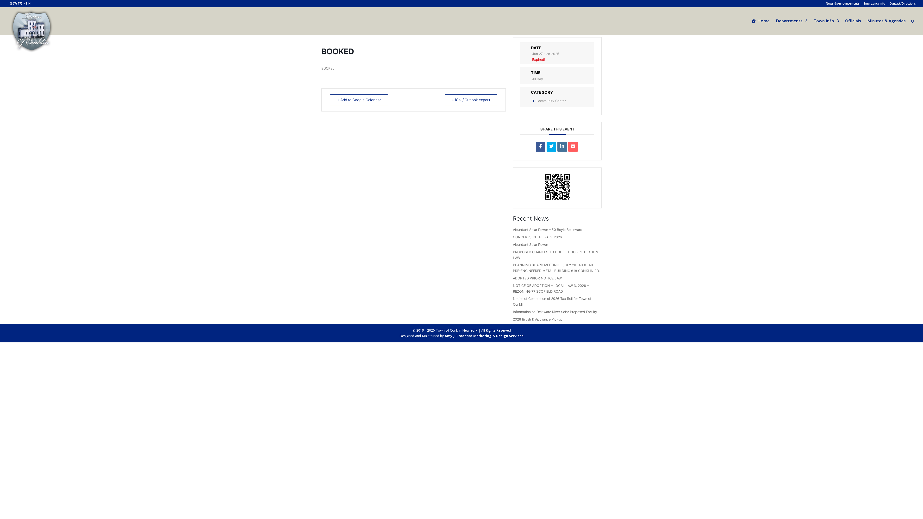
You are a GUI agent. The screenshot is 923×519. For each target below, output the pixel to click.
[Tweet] (551, 147)
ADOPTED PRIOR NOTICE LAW (537, 278)
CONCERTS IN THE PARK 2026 (537, 237)
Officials (853, 21)
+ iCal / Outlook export (471, 100)
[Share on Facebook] (540, 147)
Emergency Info (874, 4)
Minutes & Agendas (886, 21)
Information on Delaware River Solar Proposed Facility (555, 312)
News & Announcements (843, 4)
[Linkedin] (562, 147)
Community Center (551, 101)
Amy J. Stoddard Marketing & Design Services (484, 336)
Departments (789, 21)
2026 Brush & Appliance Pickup (537, 319)
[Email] (573, 147)
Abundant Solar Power (530, 244)
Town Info (824, 21)
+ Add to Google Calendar (359, 100)
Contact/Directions (903, 4)
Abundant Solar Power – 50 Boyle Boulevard (547, 230)
